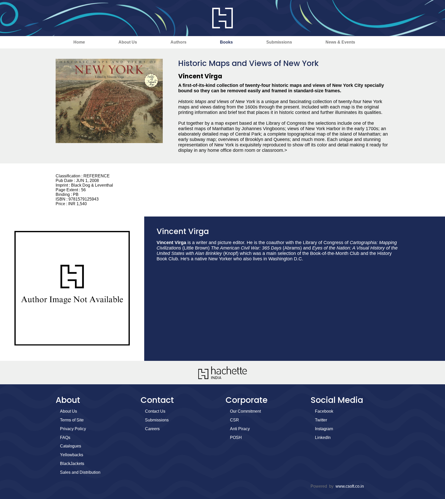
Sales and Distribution (80, 472)
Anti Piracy (240, 429)
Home (79, 42)
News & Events (340, 42)
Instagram (324, 429)
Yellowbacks (71, 455)
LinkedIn (323, 437)
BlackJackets (72, 463)
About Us (127, 42)
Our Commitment (245, 411)
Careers (152, 429)
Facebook (324, 411)
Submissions (279, 42)
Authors (178, 42)
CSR (234, 420)
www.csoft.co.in (350, 486)
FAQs (65, 437)
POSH (236, 437)
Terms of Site (72, 420)
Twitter (321, 420)
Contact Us (155, 411)
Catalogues (70, 446)
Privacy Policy (73, 429)
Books (226, 42)
